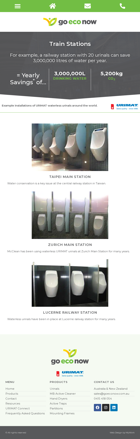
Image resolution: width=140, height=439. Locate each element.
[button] (17, 6)
